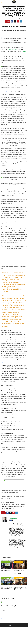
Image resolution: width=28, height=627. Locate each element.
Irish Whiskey (5, 6)
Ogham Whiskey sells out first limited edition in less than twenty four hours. (20, 588)
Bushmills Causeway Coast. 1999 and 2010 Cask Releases (19, 572)
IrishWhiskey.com (13, 49)
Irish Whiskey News (12, 6)
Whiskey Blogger (8, 18)
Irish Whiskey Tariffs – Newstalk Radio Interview (7, 571)
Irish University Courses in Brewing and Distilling (7, 587)
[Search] (26, 2)
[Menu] (1, 2)
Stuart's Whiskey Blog (21, 6)
